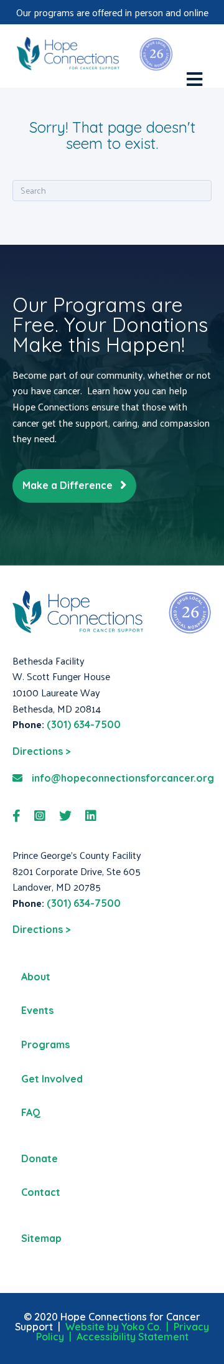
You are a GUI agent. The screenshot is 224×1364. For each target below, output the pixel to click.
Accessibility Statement (133, 1336)
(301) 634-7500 (84, 724)
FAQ (30, 1112)
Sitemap (41, 1238)
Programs (45, 1044)
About (35, 976)
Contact (40, 1192)
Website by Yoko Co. (113, 1326)
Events (37, 1010)
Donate (39, 1158)
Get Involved (52, 1079)
